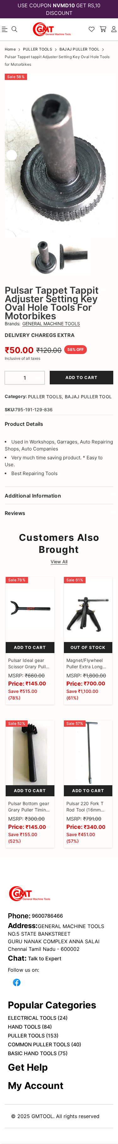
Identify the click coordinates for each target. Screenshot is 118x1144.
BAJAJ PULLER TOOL (88, 396)
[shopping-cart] (103, 29)
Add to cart (81, 377)
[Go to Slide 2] (73, 257)
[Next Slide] (106, 155)
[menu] (14, 29)
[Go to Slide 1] (45, 257)
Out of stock (87, 647)
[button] (59, 155)
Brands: (42, 323)
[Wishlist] (91, 29)
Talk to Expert (44, 958)
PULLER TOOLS (45, 396)
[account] (113, 29)
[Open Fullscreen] (106, 230)
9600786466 (47, 916)
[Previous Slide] (11, 155)
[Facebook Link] (16, 982)
